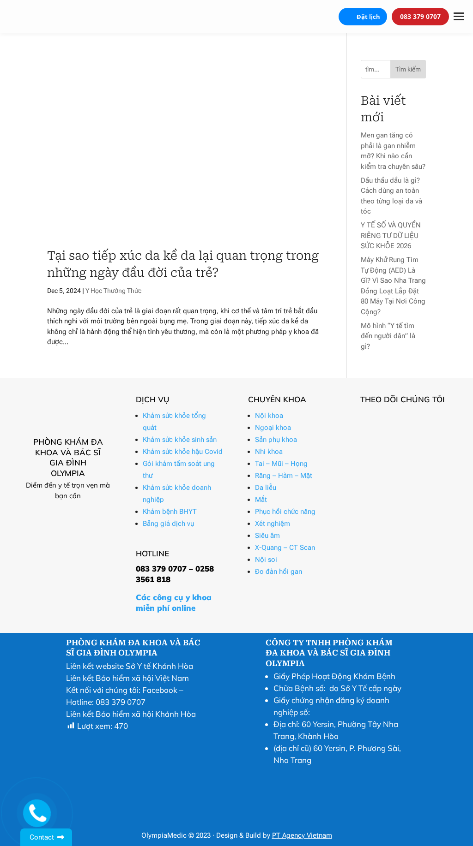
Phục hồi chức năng (285, 511)
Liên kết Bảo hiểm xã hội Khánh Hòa (131, 714)
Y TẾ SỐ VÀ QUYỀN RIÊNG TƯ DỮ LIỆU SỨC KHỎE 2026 (391, 235)
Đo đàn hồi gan (278, 571)
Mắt (261, 499)
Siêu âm (267, 535)
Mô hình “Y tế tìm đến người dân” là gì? (388, 336)
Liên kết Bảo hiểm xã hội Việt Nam (127, 678)
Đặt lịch (368, 16)
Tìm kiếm (408, 69)
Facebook (159, 690)
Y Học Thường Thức (113, 290)
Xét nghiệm (272, 523)
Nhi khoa (269, 451)
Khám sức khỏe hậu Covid (183, 451)
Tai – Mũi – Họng (281, 463)
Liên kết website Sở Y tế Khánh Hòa (129, 666)
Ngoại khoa (273, 427)
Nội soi (266, 559)
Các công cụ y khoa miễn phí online (174, 602)
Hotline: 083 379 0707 (106, 702)
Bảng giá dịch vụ (168, 523)
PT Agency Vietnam (302, 835)
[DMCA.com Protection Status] (289, 819)
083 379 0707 (420, 16)
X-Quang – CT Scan (285, 547)
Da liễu (265, 487)
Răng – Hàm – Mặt (283, 475)
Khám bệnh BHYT (170, 511)
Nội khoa (269, 415)
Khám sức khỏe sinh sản (180, 439)
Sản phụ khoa (276, 439)
